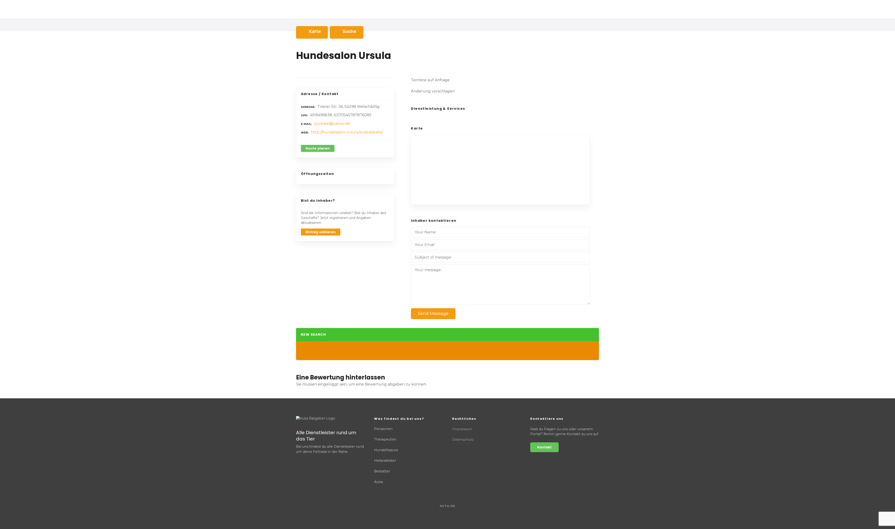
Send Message (433, 313)
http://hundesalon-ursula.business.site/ (347, 132)
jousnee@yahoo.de (332, 123)
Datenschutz (463, 439)
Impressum (462, 429)
